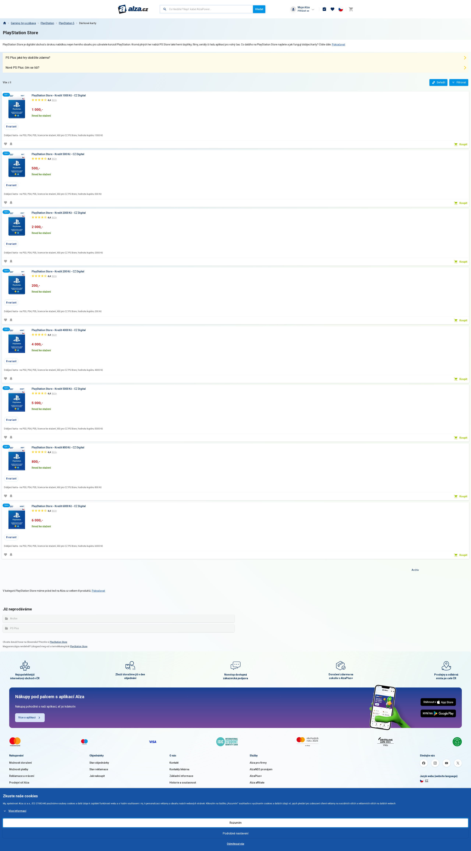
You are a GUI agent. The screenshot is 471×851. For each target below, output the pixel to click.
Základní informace (181, 775)
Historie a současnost (182, 782)
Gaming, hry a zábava (23, 23)
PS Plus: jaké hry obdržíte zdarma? (28, 57)
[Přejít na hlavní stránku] (133, 9)
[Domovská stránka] (4, 23)
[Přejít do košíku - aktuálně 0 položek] (351, 9)
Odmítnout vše (235, 843)
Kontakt (173, 762)
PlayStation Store (58, 642)
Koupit (463, 144)
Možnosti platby (18, 769)
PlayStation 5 (66, 23)
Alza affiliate (257, 782)
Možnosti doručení (20, 762)
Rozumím (235, 823)
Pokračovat (338, 44)
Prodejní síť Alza (19, 782)
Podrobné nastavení (235, 833)
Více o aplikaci (27, 717)
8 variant (11, 126)
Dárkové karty (87, 23)
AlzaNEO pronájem (261, 769)
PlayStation (47, 23)
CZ (426, 780)
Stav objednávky (99, 762)
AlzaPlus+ (256, 775)
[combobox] (206, 9)
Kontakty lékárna (179, 769)
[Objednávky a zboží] (324, 9)
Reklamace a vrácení (21, 775)
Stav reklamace (98, 769)
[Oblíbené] (332, 9)
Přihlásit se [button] (303, 10)
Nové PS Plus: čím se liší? (22, 67)
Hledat (259, 9)
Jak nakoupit (97, 775)
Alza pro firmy (258, 762)
